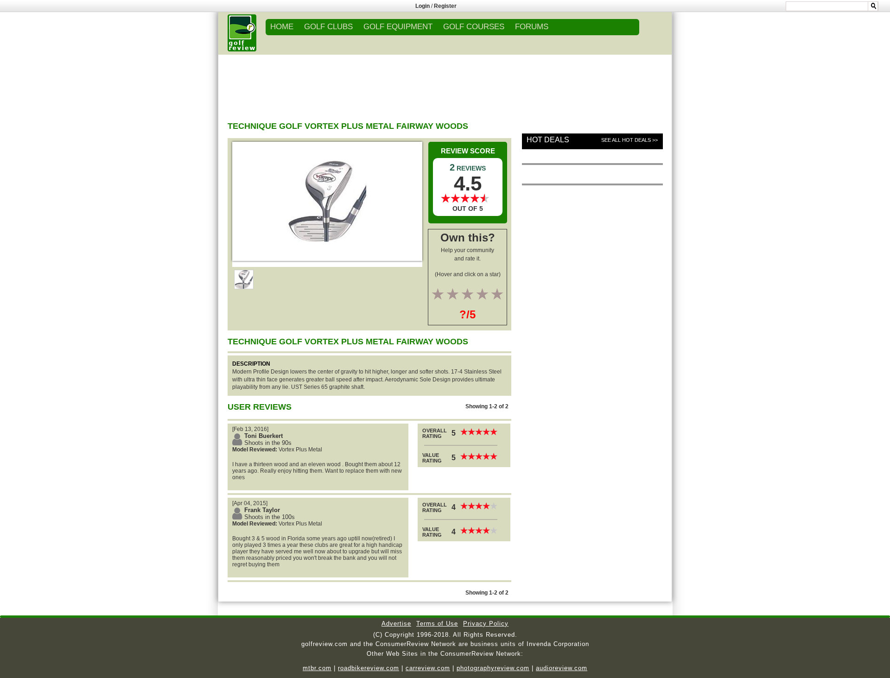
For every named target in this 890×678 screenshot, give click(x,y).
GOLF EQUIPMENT (397, 26)
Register (445, 6)
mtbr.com (317, 668)
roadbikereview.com (368, 668)
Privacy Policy (486, 623)
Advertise (396, 623)
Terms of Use (437, 623)
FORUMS (531, 26)
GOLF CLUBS (328, 26)
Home (281, 26)
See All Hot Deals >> (629, 140)
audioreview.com (561, 668)
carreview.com (428, 668)
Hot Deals (548, 140)
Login (422, 6)
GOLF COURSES (473, 26)
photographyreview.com (493, 668)
